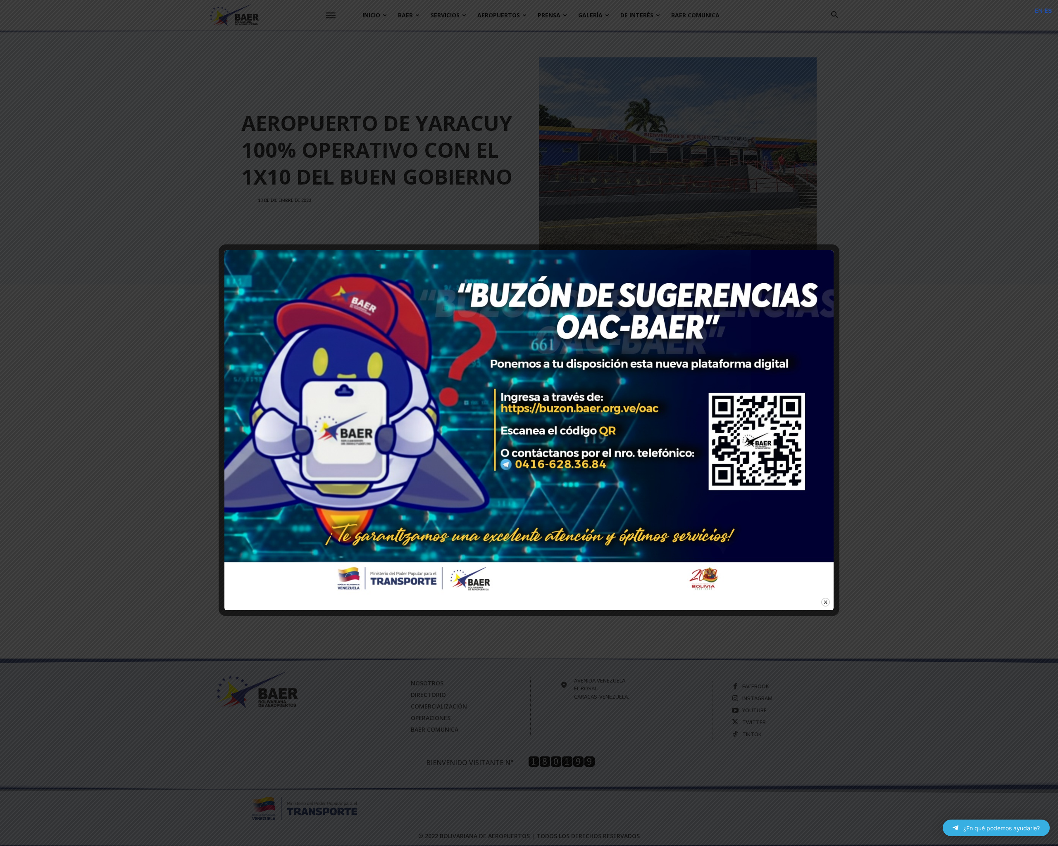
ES (1048, 10)
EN (1039, 10)
